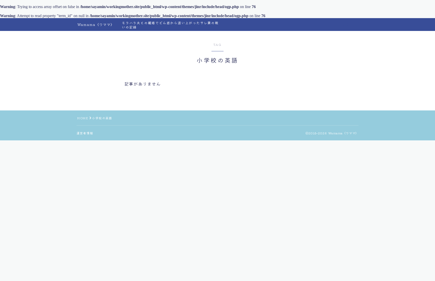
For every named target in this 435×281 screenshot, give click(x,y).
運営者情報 (85, 133)
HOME (82, 118)
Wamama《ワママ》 (95, 24)
